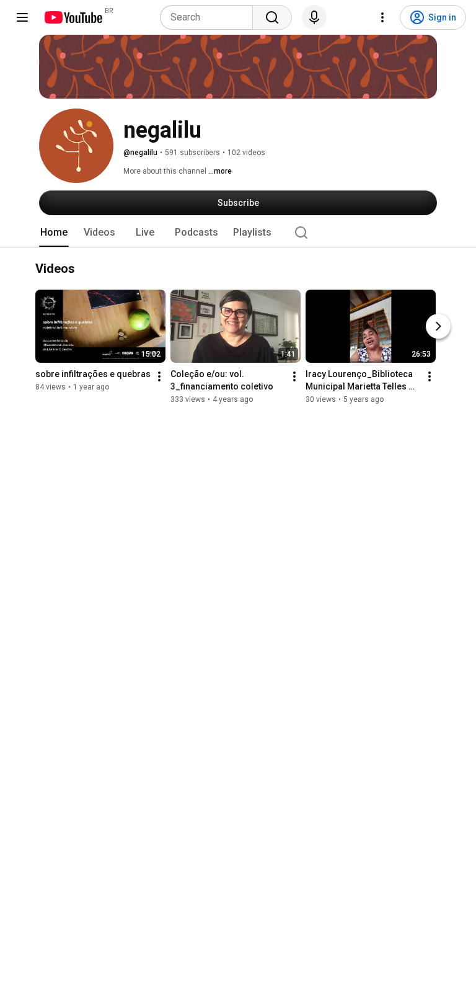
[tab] (54, 232)
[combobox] (210, 17)
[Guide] (22, 17)
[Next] (438, 326)
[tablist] (238, 232)
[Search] (272, 17)
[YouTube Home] (73, 17)
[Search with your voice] (314, 17)
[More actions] (159, 377)
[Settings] (382, 17)
